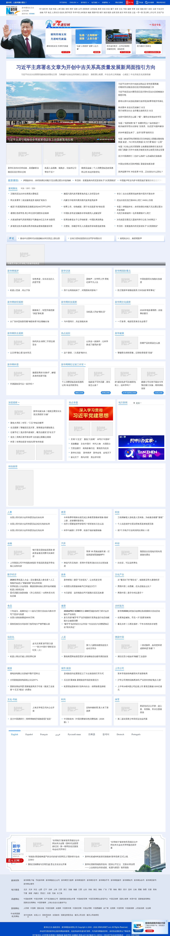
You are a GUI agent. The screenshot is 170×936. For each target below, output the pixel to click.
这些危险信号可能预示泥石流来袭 (89, 593)
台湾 (80, 9)
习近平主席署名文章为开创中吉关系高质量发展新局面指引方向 (86, 67)
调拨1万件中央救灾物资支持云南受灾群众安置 (141, 150)
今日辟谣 (68, 593)
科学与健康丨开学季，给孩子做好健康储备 (83, 530)
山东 (85, 889)
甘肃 (150, 889)
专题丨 (121, 123)
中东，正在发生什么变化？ (151, 172)
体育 (116, 9)
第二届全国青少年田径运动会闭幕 (132, 719)
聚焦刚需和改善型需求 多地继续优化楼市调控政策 (86, 656)
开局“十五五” (76, 439)
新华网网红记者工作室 (72, 364)
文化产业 (160, 12)
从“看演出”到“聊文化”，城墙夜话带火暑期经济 (138, 580)
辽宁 (45, 889)
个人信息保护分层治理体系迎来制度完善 (135, 524)
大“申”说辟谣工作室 (129, 392)
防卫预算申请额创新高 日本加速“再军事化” (136, 290)
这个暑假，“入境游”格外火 (75, 353)
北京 (25, 889)
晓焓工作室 (79, 392)
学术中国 (76, 12)
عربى (57, 734)
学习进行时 (43, 9)
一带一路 (139, 12)
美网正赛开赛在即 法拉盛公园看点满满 (33, 437)
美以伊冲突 (96, 457)
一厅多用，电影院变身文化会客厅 (132, 321)
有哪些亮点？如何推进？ (149, 123)
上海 (55, 889)
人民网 (26, 908)
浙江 (65, 889)
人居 (63, 637)
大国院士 (107, 444)
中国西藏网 (97, 908)
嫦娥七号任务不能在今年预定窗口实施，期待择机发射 (152, 385)
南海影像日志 (89, 448)
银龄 (89, 12)
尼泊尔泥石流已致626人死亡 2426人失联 (135, 200)
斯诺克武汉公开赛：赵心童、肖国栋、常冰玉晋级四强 (151, 709)
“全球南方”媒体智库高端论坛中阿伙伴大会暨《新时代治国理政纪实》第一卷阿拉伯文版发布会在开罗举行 (65, 844)
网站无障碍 (119, 2)
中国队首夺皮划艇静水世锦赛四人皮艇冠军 (82, 213)
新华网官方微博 (67, 880)
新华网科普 (13, 364)
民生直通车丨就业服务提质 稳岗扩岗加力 (28, 200)
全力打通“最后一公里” (153, 142)
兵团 (49, 893)
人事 (59, 9)
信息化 (62, 12)
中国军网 (120, 908)
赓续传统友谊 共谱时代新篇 (57, 46)
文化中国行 (86, 444)
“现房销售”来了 (130, 123)
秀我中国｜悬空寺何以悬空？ (130, 593)
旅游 (105, 12)
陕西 (145, 889)
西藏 (140, 889)
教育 (99, 9)
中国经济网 (77, 908)
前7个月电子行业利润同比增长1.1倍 (133, 530)
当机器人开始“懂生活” (95, 312)
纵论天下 (75, 457)
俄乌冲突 (85, 457)
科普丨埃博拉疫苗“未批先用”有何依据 (27, 442)
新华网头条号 (139, 880)
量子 (112, 9)
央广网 (106, 908)
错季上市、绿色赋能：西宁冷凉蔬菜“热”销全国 (84, 207)
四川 (125, 889)
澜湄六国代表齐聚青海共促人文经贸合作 (81, 194)
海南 (115, 889)
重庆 (120, 889)
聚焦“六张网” (89, 439)
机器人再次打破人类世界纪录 (23, 656)
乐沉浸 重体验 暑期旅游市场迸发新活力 (81, 680)
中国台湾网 (87, 908)
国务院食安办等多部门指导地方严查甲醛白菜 (30, 624)
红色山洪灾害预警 (132, 147)
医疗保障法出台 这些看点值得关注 (133, 111)
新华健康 (119, 333)
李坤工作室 (106, 392)
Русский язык (74, 734)
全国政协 (56, 915)
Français (44, 734)
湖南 (100, 889)
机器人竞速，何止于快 (20, 290)
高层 (50, 9)
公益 (133, 12)
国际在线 (40, 908)
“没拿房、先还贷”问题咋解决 (151, 126)
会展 (113, 12)
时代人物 (97, 444)
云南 (135, 889)
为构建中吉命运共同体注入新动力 (74, 74)
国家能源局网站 (144, 899)
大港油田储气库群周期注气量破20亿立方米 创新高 (32, 220)
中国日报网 (50, 908)
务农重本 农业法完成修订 (129, 107)
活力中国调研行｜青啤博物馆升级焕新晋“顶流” (30, 719)
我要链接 (60, 935)
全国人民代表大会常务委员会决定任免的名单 (30, 524)
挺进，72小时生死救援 (133, 142)
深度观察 (12, 402)
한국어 (106, 734)
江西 (80, 889)
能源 (109, 12)
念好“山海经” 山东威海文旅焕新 (148, 156)
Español (29, 734)
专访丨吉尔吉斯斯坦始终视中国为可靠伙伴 (136, 194)
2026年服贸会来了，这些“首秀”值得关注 (136, 132)
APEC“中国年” (103, 439)
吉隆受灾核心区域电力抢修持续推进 (23, 263)
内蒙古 (36, 893)
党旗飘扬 (75, 444)
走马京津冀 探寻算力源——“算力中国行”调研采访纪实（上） (44, 646)
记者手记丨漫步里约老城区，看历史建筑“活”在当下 (33, 432)
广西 (110, 889)
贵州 (130, 889)
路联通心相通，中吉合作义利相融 (106, 74)
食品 (49, 12)
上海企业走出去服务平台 (57, 902)
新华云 (100, 935)
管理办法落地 (128, 126)
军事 (133, 9)
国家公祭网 (123, 899)
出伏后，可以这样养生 (128, 563)
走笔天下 (107, 453)
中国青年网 (66, 908)
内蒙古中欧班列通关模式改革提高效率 (80, 200)
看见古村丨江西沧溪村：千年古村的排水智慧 (137, 624)
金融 (41, 12)
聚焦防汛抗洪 (103, 448)
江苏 (60, 889)
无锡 (54, 893)
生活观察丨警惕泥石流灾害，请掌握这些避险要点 (32, 428)
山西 (40, 889)
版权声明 (67, 935)
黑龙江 (43, 893)
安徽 (70, 889)
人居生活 (55, 12)
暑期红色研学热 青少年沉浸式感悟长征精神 (29, 213)
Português (136, 734)
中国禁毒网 (41, 902)
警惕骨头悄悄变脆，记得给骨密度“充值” (135, 353)
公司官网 (25, 11)
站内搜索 (151, 2)
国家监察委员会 (67, 915)
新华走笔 (97, 453)
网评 (71, 9)
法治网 (148, 908)
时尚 (125, 12)
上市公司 (152, 12)
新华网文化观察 (123, 302)
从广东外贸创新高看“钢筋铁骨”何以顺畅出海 (29, 321)
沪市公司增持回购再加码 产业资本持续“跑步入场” (139, 680)
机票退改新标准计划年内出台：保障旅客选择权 (85, 686)
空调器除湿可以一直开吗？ (22, 384)
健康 (129, 9)
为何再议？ (152, 220)
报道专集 (156, 25)
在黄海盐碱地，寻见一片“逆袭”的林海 (134, 617)
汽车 (45, 12)
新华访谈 (65, 271)
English (14, 734)
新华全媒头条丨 (40, 411)
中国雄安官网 (82, 899)
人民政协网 (139, 908)
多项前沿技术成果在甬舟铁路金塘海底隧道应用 (31, 226)
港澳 (76, 9)
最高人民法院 (80, 915)
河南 (90, 889)
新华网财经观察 (15, 302)
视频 (142, 9)
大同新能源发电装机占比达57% (24, 680)
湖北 (95, 889)
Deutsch (120, 734)
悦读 (129, 12)
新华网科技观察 (69, 302)
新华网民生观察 (15, 333)
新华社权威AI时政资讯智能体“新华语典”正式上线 (106, 857)
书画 (125, 9)
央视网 (58, 908)
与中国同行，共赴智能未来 (76, 321)
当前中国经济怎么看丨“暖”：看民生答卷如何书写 (139, 117)
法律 (154, 9)
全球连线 (93, 9)
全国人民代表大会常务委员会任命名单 (27, 517)
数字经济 (68, 12)
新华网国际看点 (123, 271)
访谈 (137, 9)
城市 (101, 12)
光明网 (112, 908)
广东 (105, 889)
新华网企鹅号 (29, 884)
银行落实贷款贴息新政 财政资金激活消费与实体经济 (43, 553)
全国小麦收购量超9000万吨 (22, 617)
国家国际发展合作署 (67, 899)
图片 (146, 9)
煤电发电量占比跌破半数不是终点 (25, 673)
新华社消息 (76, 453)
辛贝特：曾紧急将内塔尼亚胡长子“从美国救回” (95, 180)
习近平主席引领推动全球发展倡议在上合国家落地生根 (40, 139)
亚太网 (146, 12)
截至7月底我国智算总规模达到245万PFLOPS (30, 207)
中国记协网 (113, 899)
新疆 (30, 893)
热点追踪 (65, 333)
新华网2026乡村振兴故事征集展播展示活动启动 (139, 611)
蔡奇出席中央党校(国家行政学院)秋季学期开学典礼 (140, 101)
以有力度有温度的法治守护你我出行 (86, 238)
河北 (35, 889)
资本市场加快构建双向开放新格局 (132, 673)
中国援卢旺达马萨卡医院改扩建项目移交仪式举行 (142, 180)
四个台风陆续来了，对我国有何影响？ (81, 290)
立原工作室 (158, 392)
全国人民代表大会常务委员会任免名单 (27, 530)
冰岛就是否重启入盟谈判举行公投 (132, 220)
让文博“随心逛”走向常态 (20, 353)
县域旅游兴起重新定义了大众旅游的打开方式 (84, 673)
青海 (155, 889)
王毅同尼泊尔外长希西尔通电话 (24, 194)
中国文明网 (38, 899)
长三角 (59, 893)
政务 (150, 9)
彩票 (117, 12)
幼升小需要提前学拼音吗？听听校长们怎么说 (84, 524)
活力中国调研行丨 (126, 156)
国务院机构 (46, 915)
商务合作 (82, 935)
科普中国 (133, 899)
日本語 (91, 734)
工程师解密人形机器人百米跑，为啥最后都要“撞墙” (140, 517)
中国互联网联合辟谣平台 (98, 899)
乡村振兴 (83, 12)
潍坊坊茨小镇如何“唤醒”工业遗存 (132, 656)
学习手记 (65, 52)
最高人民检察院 (93, 915)
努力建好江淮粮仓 (144, 46)
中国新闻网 (129, 908)
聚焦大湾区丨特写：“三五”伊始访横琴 (27, 423)
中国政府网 (28, 899)
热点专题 (73, 402)
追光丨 (13, 437)
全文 (143, 107)
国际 (63, 9)
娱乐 (121, 12)
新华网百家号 (151, 880)
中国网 (33, 908)
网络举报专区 (161, 2)
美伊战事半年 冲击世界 (128, 172)
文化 (120, 9)
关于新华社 (63, 2)
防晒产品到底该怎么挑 (150, 343)
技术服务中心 (91, 935)
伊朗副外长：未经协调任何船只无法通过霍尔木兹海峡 (47, 180)
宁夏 (25, 893)
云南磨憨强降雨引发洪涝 (152, 147)
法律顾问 (74, 935)
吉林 (50, 889)
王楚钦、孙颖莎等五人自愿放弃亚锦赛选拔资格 (84, 226)
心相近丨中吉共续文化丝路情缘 (137, 74)
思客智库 (86, 9)
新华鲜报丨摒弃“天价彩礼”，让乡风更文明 (83, 580)
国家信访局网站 (30, 902)
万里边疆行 (76, 448)
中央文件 (160, 9)
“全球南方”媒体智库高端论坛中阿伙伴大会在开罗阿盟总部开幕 (124, 845)
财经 (67, 9)
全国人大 (37, 915)
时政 (55, 9)
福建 (75, 889)
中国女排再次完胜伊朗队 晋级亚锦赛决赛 (136, 164)
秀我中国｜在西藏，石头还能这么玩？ (134, 586)
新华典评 (87, 453)
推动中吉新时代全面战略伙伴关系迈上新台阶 (40, 238)
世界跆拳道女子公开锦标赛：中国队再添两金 (83, 220)
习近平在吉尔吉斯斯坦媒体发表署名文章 (39, 74)
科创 (108, 9)
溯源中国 (95, 12)
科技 (104, 9)
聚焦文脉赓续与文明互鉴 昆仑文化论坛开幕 (47, 864)
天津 (30, 889)
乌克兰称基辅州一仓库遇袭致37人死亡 (134, 213)
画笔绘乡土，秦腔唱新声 (131, 238)
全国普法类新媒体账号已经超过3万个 (80, 586)
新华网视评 (13, 271)
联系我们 (52, 935)
